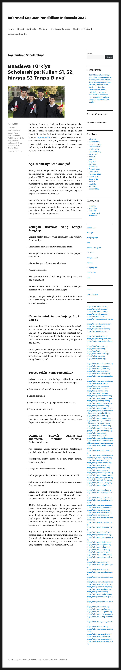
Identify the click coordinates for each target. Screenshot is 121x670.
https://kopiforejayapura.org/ (98, 314)
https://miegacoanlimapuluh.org (99, 612)
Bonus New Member (17, 34)
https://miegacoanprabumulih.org (100, 381)
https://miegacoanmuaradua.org (100, 443)
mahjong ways (92, 238)
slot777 (90, 263)
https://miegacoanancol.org (97, 627)
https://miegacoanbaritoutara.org (99, 584)
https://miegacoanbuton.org (97, 562)
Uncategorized (94, 213)
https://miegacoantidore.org (97, 388)
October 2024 (94, 177)
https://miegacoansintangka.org (99, 512)
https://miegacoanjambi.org (101, 458)
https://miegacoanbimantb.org (98, 532)
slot (88, 243)
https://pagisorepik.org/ (96, 326)
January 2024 (94, 189)
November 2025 (95, 147)
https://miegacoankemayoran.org (99, 408)
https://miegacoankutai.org (97, 592)
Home (11, 29)
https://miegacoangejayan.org (98, 366)
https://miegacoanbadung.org (98, 547)
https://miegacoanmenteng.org (100, 431)
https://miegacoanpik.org (96, 433)
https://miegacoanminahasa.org (99, 463)
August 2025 (93, 154)
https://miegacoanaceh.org (97, 391)
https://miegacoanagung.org (98, 386)
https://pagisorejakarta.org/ (97, 331)
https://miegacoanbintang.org (98, 510)
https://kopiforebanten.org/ (97, 307)
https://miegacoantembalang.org (99, 483)
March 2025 (93, 167)
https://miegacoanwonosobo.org (99, 398)
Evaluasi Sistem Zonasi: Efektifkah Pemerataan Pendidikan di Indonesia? (98, 92)
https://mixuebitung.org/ (96, 317)
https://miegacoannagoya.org (98, 470)
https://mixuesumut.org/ (96, 359)
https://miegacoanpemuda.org (98, 369)
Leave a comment (15, 151)
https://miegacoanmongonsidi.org (100, 473)
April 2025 (93, 164)
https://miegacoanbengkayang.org (100, 614)
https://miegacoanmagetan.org (99, 545)
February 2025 (94, 169)
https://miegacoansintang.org (98, 374)
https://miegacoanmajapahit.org (99, 485)
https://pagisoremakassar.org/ (98, 329)
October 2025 (94, 149)
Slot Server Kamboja (60, 29)
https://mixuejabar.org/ (96, 356)
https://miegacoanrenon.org (98, 371)
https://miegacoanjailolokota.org (99, 594)
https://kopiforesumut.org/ (97, 312)
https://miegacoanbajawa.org (98, 515)
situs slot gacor (92, 295)
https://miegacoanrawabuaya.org (99, 418)
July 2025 (92, 157)
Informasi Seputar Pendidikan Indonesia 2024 (47, 18)
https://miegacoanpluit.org (97, 436)
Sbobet (20, 29)
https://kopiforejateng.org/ (97, 309)
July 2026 (92, 139)
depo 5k (90, 233)
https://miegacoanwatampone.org (100, 582)
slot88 (89, 290)
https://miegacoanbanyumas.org (99, 505)
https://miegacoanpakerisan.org (99, 634)
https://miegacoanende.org (97, 383)
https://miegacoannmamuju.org (99, 535)
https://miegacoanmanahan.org (99, 490)
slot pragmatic (92, 258)
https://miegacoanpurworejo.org (99, 587)
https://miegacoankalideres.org (99, 426)
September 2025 (95, 152)
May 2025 (92, 162)
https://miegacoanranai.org (97, 393)
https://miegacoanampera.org (98, 401)
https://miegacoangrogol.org (99, 423)
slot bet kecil (91, 273)
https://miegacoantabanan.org (98, 550)
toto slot (90, 253)
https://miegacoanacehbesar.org (99, 552)
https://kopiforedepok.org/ (97, 346)
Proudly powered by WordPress (56, 660)
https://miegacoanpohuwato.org (99, 498)
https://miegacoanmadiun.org (98, 637)
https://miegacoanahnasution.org (100, 364)
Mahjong (43, 29)
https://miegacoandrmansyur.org (99, 639)
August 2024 (93, 179)
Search (89, 54)
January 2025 (94, 172)
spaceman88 (44, 137)
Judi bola (31, 29)
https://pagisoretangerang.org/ (99, 339)
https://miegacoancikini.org (97, 416)
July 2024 (92, 181)
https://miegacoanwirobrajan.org (99, 480)
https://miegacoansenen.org (98, 406)
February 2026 (94, 142)
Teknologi (92, 211)
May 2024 (92, 184)
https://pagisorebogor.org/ (97, 336)
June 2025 (92, 159)
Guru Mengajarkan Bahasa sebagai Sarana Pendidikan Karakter (99, 99)
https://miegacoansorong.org (98, 460)
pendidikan (93, 208)
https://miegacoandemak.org (98, 607)
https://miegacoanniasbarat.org (99, 542)
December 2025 (95, 144)
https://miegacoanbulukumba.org (99, 508)
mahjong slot (92, 268)
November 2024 (95, 174)
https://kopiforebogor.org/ (97, 351)
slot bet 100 (91, 228)
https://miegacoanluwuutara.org (99, 555)
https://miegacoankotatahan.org (99, 396)
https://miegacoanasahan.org (98, 570)
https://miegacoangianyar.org (98, 465)
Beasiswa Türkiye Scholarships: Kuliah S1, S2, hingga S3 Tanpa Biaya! (40, 72)
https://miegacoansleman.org (98, 468)
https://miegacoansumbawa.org (99, 589)
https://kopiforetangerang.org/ (99, 324)
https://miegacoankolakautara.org (100, 438)
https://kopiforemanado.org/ (98, 354)
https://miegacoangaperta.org (101, 478)
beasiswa (11, 127)
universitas (93, 216)
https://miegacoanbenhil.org (99, 413)
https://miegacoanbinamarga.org (99, 403)
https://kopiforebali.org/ (96, 349)
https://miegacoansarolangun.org (100, 609)
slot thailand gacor (94, 248)
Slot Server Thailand (82, 29)
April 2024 (93, 186)
